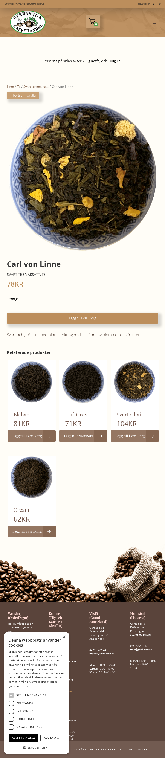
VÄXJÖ (23, 4)
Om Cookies (138, 749)
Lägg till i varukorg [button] (27, 436)
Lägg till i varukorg (82, 318)
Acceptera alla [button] (23, 738)
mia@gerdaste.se (141, 649)
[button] (36, 747)
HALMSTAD (40, 4)
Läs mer (25, 686)
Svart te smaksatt (36, 86)
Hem (10, 86)
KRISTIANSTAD (31, 4)
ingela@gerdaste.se (101, 653)
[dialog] (36, 693)
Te (18, 86)
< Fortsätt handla (23, 95)
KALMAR (18, 4)
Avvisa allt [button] (52, 738)
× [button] (64, 637)
